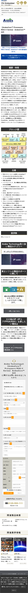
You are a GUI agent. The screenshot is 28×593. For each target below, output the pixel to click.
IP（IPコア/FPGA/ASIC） (15, 10)
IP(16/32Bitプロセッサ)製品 (10, 525)
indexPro (26, 446)
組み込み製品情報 (18, 8)
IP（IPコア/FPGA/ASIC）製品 (7, 521)
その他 (6, 450)
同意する (23, 586)
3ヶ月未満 (12, 431)
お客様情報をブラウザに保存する (14, 490)
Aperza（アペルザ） (9, 448)
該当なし (6, 454)
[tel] (21, 2)
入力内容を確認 (8, 493)
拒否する (14, 590)
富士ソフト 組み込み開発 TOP (7, 8)
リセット (20, 493)
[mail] (18, 2)
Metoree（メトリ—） (9, 446)
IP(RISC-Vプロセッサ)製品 (21, 520)
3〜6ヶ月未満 (18, 431)
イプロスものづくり (19, 446)
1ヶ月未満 (7, 431)
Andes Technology (5, 10)
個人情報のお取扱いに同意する (11, 396)
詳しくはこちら (14, 311)
